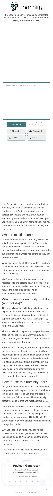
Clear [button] (34, 138)
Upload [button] (15, 131)
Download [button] (37, 131)
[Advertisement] (26, 51)
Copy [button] (14, 138)
